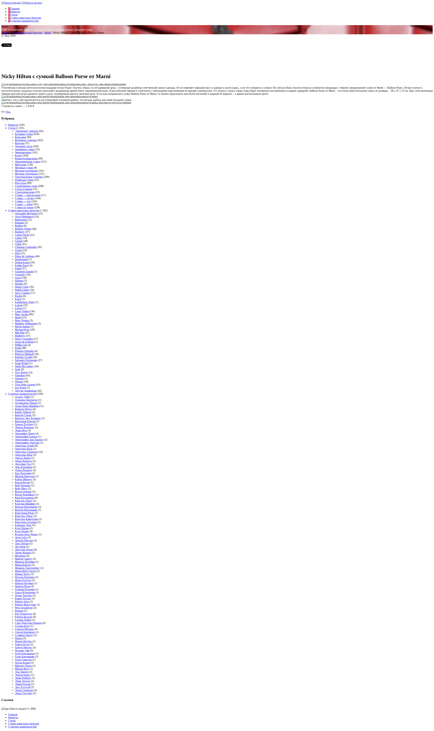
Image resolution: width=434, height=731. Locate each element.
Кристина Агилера (26, 522)
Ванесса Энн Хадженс (28, 418)
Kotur (18, 299)
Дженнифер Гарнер (26, 436)
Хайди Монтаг (23, 647)
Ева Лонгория (23, 473)
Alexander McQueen (26, 213)
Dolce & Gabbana (24, 256)
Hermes (19, 283)
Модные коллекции (26, 170)
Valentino (20, 375)
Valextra (19, 378)
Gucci (18, 277)
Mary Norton (22, 320)
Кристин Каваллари (26, 519)
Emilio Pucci (22, 265)
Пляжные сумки (24, 179)
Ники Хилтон (23, 580)
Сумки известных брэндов (26, 32)
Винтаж (19, 143)
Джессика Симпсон (26, 451)
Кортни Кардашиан (26, 506)
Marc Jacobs (21, 314)
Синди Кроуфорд (25, 632)
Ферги (18, 638)
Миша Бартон (23, 564)
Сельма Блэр (22, 626)
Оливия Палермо (25, 589)
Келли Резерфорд (25, 494)
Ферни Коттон (23, 641)
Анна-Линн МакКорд (27, 406)
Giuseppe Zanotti (24, 271)
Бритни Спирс (23, 415)
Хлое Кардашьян (24, 656)
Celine (18, 237)
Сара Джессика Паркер (28, 623)
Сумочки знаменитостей (22, 393)
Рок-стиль (20, 182)
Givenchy (20, 274)
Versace (19, 381)
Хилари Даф (22, 650)
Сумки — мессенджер (28, 195)
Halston (19, 280)
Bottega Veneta (23, 228)
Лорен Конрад (23, 552)
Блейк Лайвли (23, 412)
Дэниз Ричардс (23, 470)
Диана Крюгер (23, 461)
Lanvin (19, 305)
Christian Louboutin (25, 247)
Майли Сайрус (23, 558)
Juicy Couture (22, 292)
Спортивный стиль (26, 186)
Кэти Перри (22, 528)
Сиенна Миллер (24, 629)
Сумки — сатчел (24, 198)
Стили (12, 127)
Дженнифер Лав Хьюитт (29, 439)
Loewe (18, 308)
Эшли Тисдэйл (23, 693)
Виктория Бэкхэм (25, 421)
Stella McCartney (24, 366)
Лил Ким (20, 546)
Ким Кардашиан (24, 497)
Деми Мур (21, 430)
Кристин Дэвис (24, 516)
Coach (18, 250)
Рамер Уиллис (23, 598)
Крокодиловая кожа (26, 158)
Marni (47, 32)
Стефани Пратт (24, 635)
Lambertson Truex (25, 302)
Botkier (19, 225)
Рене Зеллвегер (24, 607)
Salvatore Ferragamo (26, 360)
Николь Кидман (24, 583)
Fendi (18, 268)
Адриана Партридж (26, 399)
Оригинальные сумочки (29, 176)
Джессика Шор (23, 454)
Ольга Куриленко (25, 592)
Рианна (19, 610)
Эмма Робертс (23, 678)
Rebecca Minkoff (24, 354)
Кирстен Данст (23, 500)
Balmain (19, 222)
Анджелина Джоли (26, 402)
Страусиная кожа (25, 192)
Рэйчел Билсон (23, 616)
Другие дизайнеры (26, 390)
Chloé (18, 244)
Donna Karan (22, 262)
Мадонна (20, 555)
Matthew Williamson (26, 323)
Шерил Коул (22, 668)
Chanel (19, 241)
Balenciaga (21, 219)
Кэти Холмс (22, 531)
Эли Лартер (21, 671)
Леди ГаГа (21, 537)
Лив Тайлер (22, 543)
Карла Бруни (22, 482)
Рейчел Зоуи (22, 601)
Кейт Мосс (21, 488)
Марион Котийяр (25, 561)
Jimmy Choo (22, 286)
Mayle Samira (22, 326)
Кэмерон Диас (23, 525)
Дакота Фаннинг (24, 427)
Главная (12, 714)
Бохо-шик (20, 137)
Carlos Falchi (22, 234)
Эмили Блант (22, 674)
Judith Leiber (22, 289)
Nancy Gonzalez (24, 338)
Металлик (20, 164)
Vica (7, 111)
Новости (13, 124)
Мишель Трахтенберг (27, 567)
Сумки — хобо (23, 204)
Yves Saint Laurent (25, 384)
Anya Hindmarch (24, 216)
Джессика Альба (24, 445)
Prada (18, 347)
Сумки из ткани (24, 207)
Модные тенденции (26, 173)
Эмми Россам (23, 684)
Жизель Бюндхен (25, 476)
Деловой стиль (23, 146)
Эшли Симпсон (24, 690)
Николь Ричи (22, 586)
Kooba (18, 296)
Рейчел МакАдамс (25, 604)
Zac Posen (20, 387)
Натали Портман (24, 577)
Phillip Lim (21, 344)
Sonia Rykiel (22, 363)
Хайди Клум (22, 644)
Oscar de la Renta (24, 341)
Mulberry (20, 335)
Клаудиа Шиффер (25, 503)
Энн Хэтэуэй (22, 687)
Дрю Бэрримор (23, 467)
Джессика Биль (24, 448)
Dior (17, 253)
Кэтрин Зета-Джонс (26, 534)
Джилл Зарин (23, 457)
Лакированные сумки (27, 161)
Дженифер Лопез (25, 433)
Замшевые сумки (25, 149)
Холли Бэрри (22, 662)
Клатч (18, 155)
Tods (17, 369)
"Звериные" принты (26, 131)
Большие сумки (24, 134)
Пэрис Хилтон (23, 595)
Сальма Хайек (23, 619)
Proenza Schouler (24, 351)
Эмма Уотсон (22, 681)
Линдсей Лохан (24, 549)
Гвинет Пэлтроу (24, 424)
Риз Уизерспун (23, 613)
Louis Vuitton (22, 311)
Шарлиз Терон (23, 665)
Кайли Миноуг (23, 479)
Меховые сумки (24, 167)
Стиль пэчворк (23, 189)
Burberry (20, 231)
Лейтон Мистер (24, 540)
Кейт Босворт (23, 485)
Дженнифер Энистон (27, 442)
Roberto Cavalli (23, 357)
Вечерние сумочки (26, 140)
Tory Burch (21, 372)
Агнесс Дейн (22, 396)
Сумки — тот (23, 201)
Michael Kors (22, 329)
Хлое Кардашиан (25, 653)
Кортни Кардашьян (26, 509)
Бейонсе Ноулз (23, 409)
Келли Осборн (23, 491)
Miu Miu (19, 332)
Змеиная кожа (23, 152)
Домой (5, 32)
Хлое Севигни (23, 659)
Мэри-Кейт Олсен (25, 571)
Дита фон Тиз (23, 464)
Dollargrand (21, 259)
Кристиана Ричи (24, 512)
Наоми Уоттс (22, 574)
